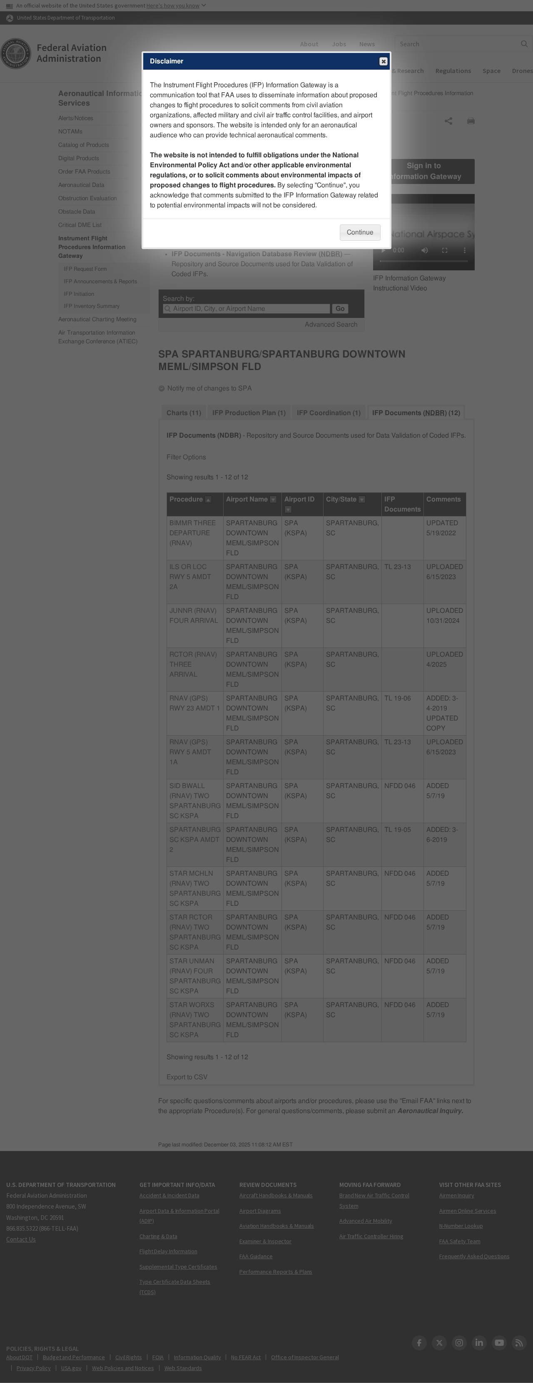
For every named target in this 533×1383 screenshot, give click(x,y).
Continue (360, 232)
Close (383, 61)
